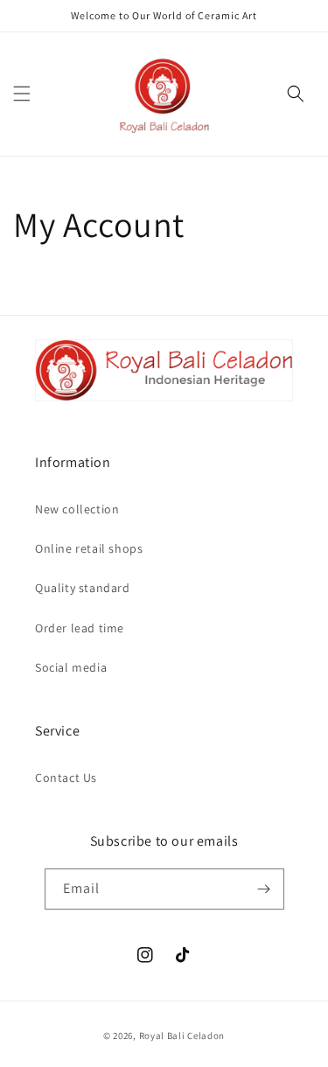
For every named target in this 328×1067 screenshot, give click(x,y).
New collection (77, 509)
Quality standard (82, 588)
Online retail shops (89, 548)
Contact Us (66, 777)
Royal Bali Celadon (182, 1035)
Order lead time (79, 628)
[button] (22, 93)
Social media (71, 667)
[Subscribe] (264, 889)
